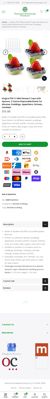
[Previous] (5, 52)
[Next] (44, 52)
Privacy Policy (25, 388)
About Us (38, 388)
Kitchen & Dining (20, 204)
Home (4, 22)
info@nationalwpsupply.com (35, 3)
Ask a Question (9, 194)
